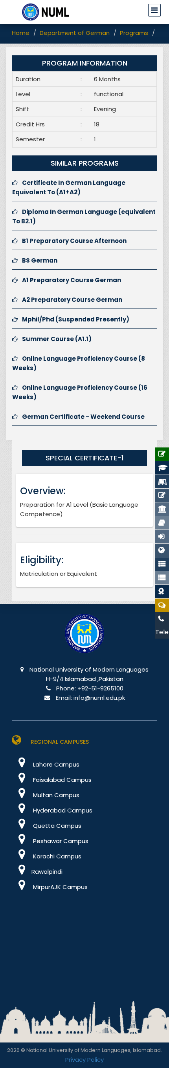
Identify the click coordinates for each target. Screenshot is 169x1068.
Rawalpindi (46, 871)
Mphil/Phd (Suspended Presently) (75, 319)
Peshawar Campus (59, 841)
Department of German (75, 33)
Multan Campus (55, 795)
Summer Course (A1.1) (57, 339)
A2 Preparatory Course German (72, 300)
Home (20, 33)
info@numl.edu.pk (99, 698)
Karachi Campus (56, 856)
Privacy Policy (84, 1059)
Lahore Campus (55, 764)
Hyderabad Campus (61, 810)
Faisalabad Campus (61, 780)
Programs (134, 33)
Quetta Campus (56, 826)
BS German (39, 260)
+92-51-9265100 (100, 688)
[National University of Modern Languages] (84, 639)
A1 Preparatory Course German (71, 280)
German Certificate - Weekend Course (83, 417)
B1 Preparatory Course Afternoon (74, 241)
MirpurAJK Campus (59, 887)
